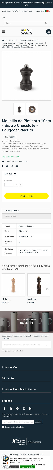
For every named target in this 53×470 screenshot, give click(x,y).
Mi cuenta (8, 378)
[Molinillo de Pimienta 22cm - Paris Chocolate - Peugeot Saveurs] (38, 284)
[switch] (5, 466)
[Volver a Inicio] (3, 40)
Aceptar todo (27, 467)
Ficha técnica (12, 211)
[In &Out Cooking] (26, 31)
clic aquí (22, 462)
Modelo (5, 137)
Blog (3, 17)
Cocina (12, 40)
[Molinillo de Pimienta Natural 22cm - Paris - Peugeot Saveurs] (13, 284)
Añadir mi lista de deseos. (17, 161)
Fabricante (10, 216)
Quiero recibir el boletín (14, 351)
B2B (30, 11)
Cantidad (8, 181)
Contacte (24, 11)
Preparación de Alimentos (29, 40)
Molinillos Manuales (35, 43)
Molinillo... (6, 299)
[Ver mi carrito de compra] (48, 32)
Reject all (12, 467)
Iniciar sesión (6, 11)
